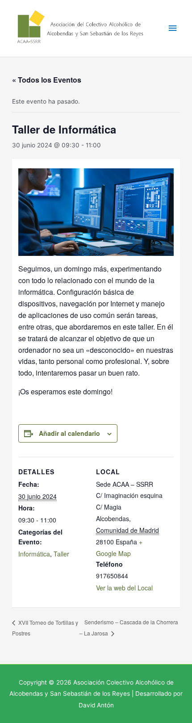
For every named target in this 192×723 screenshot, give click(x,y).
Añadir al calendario (69, 433)
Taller (61, 553)
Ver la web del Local (124, 587)
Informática (34, 553)
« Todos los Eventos (46, 80)
